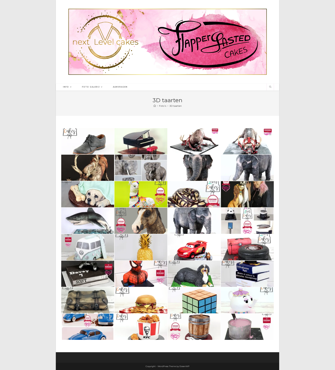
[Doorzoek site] (270, 87)
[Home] (155, 105)
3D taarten (175, 105)
